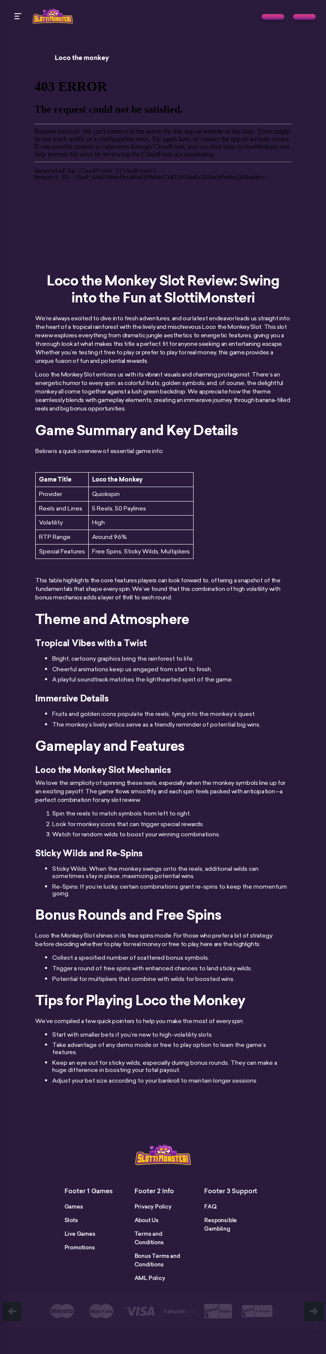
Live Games (80, 1233)
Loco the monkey (82, 58)
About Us (147, 1220)
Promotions (80, 1247)
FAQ (210, 1206)
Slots (71, 1220)
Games (74, 1206)
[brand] (272, 17)
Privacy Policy (153, 1206)
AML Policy (150, 1278)
